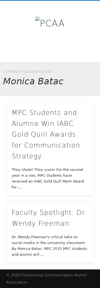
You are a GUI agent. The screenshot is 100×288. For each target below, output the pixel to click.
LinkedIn (93, 50)
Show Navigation (80, 49)
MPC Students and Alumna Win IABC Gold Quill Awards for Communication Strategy (46, 134)
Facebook (70, 50)
